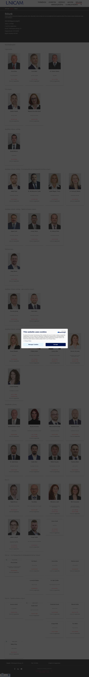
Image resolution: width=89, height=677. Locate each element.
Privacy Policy (28, 341)
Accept (56, 344)
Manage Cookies (33, 344)
